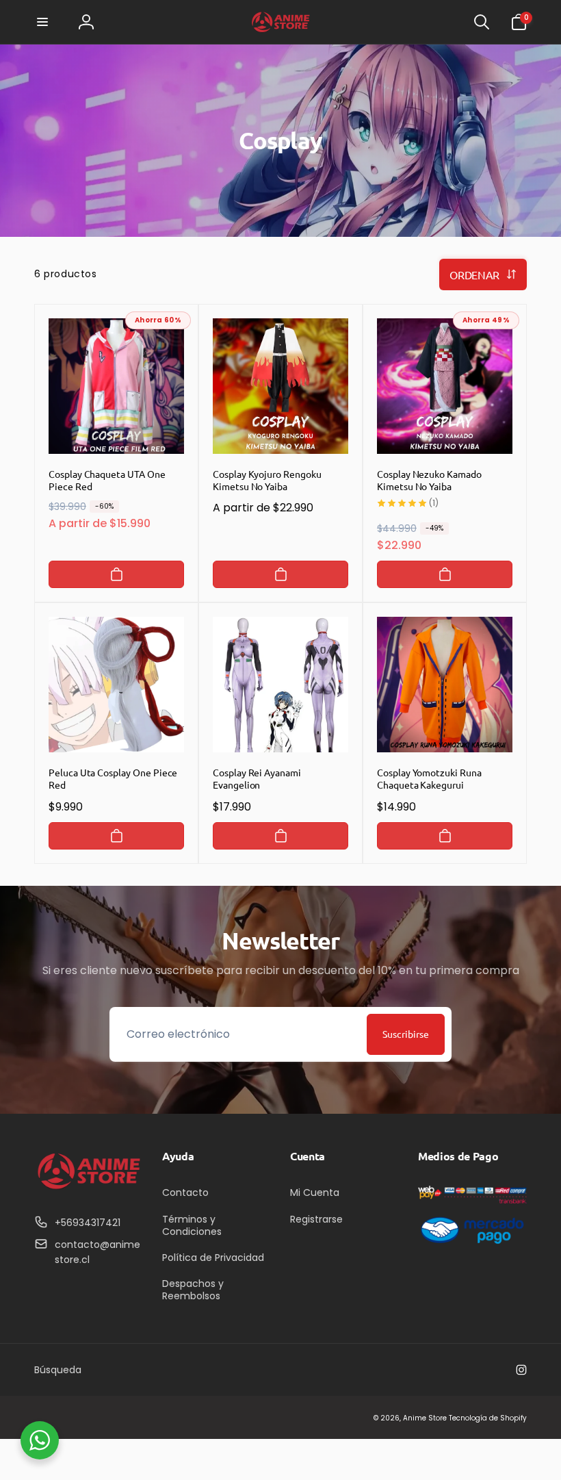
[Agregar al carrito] (116, 574)
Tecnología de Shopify (488, 1418)
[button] (42, 22)
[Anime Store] (88, 1189)
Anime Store (425, 1418)
